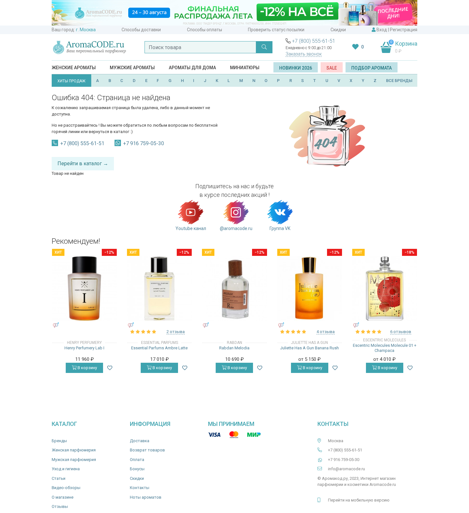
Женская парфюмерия (74, 450)
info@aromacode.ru (346, 468)
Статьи (58, 478)
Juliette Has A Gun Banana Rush (309, 348)
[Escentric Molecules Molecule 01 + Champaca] (384, 288)
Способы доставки (141, 29)
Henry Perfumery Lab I (84, 348)
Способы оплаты (204, 29)
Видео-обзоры (66, 487)
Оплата (137, 459)
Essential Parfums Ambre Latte (159, 348)
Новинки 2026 (295, 68)
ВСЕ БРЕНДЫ (399, 80)
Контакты (139, 487)
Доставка (139, 440)
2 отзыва (176, 331)
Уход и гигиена (66, 468)
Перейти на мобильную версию (359, 500)
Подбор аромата (371, 68)
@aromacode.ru (236, 228)
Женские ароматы (74, 67)
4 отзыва (325, 331)
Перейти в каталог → (82, 163)
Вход (381, 29)
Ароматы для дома (192, 67)
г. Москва (86, 29)
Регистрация (403, 29)
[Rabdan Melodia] (234, 288)
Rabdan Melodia (234, 348)
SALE (331, 68)
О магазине (62, 497)
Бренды (59, 440)
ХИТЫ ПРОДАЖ (71, 81)
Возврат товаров (147, 450)
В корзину (87, 367)
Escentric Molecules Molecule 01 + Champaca (384, 348)
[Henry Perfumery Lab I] (84, 288)
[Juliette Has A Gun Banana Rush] (309, 288)
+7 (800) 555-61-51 (313, 41)
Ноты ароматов (145, 497)
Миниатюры (244, 67)
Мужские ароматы (132, 67)
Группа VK (280, 228)
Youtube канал (190, 228)
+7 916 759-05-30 (143, 143)
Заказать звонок (304, 53)
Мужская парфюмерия (74, 459)
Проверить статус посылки (276, 29)
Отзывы (60, 506)
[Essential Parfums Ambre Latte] (159, 288)
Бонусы (137, 468)
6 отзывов (400, 331)
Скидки (338, 29)
